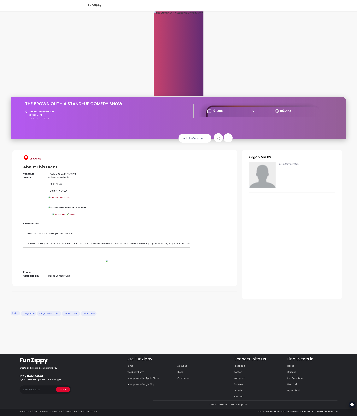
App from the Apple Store (144, 378)
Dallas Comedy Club (289, 164)
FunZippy (95, 5)
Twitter (238, 372)
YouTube (238, 396)
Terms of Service (41, 411)
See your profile (239, 404)
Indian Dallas (89, 313)
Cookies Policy (71, 411)
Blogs (180, 372)
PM (289, 111)
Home (130, 365)
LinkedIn (238, 390)
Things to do (28, 313)
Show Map (35, 158)
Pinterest (239, 384)
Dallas (290, 365)
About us (182, 365)
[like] (228, 137)
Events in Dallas (71, 313)
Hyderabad (293, 390)
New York (292, 384)
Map (67, 197)
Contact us (183, 378)
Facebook (239, 365)
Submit (63, 389)
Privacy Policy (25, 411)
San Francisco (295, 378)
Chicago (291, 372)
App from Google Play (142, 384)
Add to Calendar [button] (194, 138)
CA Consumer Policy (88, 411)
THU (251, 111)
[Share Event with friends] (218, 137)
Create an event (219, 404)
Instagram (239, 378)
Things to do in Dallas (49, 313)
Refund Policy (56, 411)
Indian (15, 313)
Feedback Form (135, 372)
